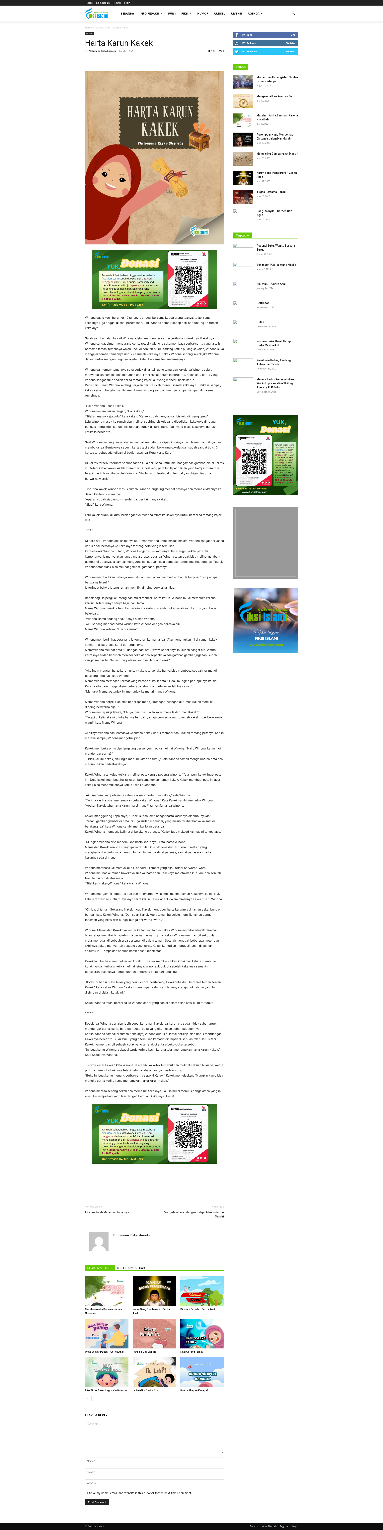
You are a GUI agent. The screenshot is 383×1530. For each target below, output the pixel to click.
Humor (202, 13)
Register (117, 2)
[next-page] (93, 1398)
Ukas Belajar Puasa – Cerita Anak (104, 1351)
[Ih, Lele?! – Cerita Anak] (154, 1372)
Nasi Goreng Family (191, 1351)
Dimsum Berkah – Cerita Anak (197, 1309)
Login (127, 2)
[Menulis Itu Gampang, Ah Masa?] (243, 159)
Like (293, 34)
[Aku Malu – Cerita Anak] (243, 289)
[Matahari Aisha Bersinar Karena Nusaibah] (106, 1291)
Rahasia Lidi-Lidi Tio (144, 1351)
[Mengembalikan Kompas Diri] (243, 101)
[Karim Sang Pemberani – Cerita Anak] (154, 1291)
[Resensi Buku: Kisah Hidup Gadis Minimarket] (243, 346)
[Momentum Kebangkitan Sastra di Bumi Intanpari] (243, 82)
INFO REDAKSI (149, 13)
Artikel (219, 13)
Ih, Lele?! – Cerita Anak (146, 1390)
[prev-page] (87, 1398)
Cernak (100, 27)
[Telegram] (135, 60)
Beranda (127, 13)
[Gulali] (243, 327)
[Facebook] (89, 60)
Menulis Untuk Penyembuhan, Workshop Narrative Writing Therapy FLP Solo (275, 383)
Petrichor (263, 303)
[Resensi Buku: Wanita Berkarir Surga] (243, 251)
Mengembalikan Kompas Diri (275, 96)
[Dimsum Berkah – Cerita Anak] (202, 1291)
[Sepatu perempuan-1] (265, 543)
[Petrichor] (242, 308)
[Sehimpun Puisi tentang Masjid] (243, 270)
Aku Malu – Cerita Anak (271, 283)
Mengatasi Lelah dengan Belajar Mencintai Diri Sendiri (194, 1214)
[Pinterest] (107, 60)
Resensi (236, 13)
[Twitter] (98, 60)
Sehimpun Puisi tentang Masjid (276, 264)
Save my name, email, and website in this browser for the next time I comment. (140, 1493)
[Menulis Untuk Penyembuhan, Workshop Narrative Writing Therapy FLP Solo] (243, 384)
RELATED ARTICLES (99, 1267)
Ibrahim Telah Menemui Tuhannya (107, 1212)
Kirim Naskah (103, 2)
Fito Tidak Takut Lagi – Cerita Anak (106, 1390)
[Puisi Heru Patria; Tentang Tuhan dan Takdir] (243, 365)
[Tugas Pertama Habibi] (243, 197)
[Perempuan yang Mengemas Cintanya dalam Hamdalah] (243, 140)
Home (88, 27)
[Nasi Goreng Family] (202, 1333)
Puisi (172, 13)
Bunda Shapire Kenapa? (194, 1390)
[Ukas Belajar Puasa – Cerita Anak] (106, 1333)
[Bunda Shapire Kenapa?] (202, 1372)
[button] (293, 14)
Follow (290, 43)
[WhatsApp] (116, 60)
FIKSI (184, 13)
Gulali (260, 322)
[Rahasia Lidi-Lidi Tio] (154, 1333)
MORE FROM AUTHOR (131, 1267)
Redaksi (89, 2)
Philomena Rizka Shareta (102, 50)
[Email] (126, 60)
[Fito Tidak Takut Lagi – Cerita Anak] (106, 1372)
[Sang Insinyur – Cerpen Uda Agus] (243, 216)
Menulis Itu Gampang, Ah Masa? (277, 153)
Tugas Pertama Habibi (271, 191)
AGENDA (254, 13)
